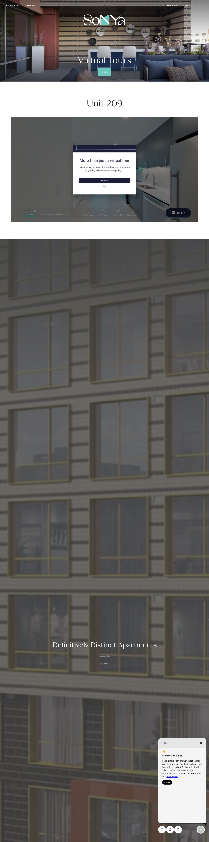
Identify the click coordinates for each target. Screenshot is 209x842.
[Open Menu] (201, 5)
